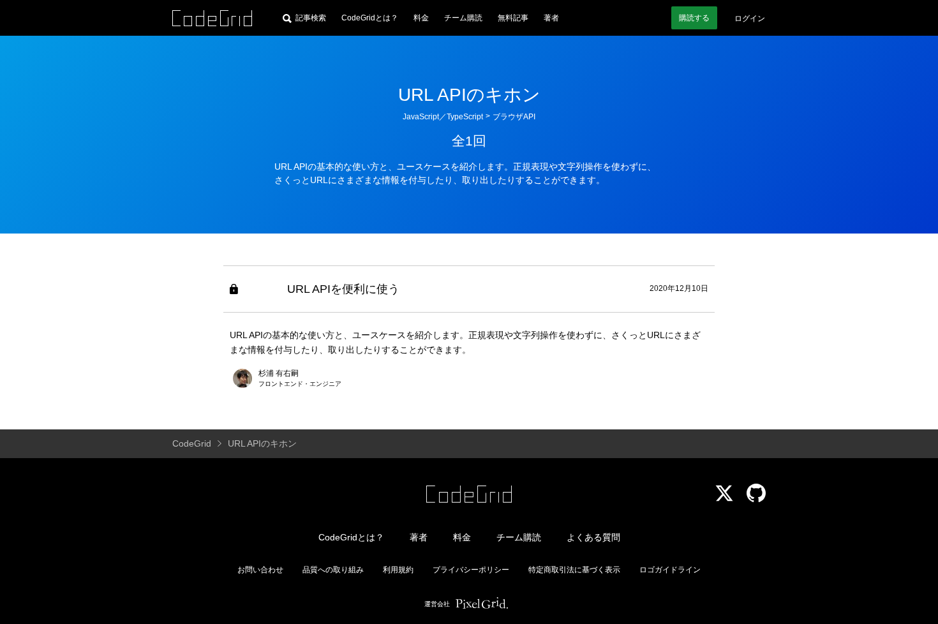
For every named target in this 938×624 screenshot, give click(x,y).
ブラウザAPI (514, 116)
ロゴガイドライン (670, 569)
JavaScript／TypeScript (443, 116)
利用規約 (398, 569)
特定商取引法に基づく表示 (574, 569)
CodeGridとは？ (369, 17)
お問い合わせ (260, 569)
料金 (421, 17)
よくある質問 (593, 537)
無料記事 (513, 17)
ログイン (749, 18)
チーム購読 (463, 17)
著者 (551, 17)
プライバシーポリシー (471, 569)
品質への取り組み (333, 569)
